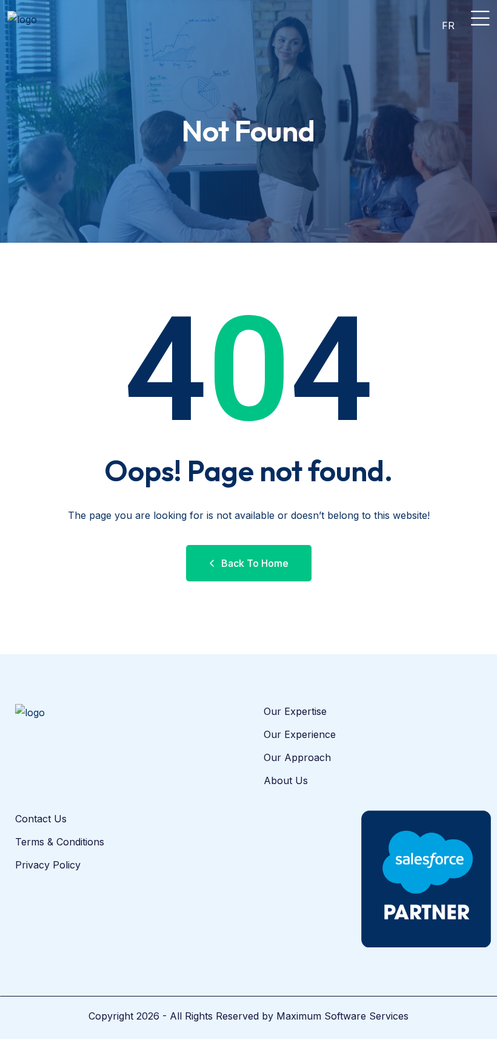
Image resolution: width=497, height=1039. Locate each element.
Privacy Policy (48, 865)
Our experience (300, 734)
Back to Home (255, 563)
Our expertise (295, 711)
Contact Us (41, 819)
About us (286, 780)
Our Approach (297, 757)
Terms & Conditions (59, 842)
